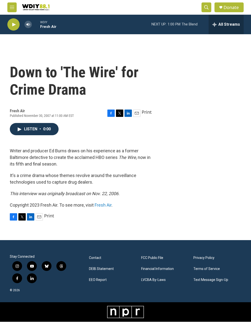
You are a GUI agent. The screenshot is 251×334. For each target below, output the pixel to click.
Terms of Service (206, 269)
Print (147, 112)
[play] (13, 24)
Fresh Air (103, 205)
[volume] (28, 24)
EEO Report (98, 280)
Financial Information (157, 269)
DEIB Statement (101, 269)
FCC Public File (152, 258)
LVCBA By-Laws (153, 280)
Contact (95, 258)
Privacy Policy (203, 258)
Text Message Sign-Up (210, 280)
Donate (231, 7)
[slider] (36, 24)
